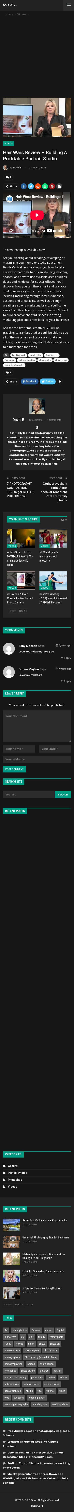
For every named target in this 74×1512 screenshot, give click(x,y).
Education (9, 360)
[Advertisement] (37, 55)
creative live (35, 355)
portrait (57, 1370)
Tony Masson (28, 646)
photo (42, 1343)
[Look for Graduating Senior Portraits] (11, 1276)
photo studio (45, 360)
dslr (31, 1337)
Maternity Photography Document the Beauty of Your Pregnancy (43, 1256)
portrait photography (14, 365)
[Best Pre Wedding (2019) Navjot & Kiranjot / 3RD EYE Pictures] (53, 580)
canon (48, 1330)
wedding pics (40, 1404)
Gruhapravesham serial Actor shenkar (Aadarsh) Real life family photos (54, 492)
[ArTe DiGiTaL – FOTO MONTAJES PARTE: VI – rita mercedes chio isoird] (21, 538)
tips (40, 1391)
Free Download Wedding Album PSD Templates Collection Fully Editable (35, 1478)
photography (61, 360)
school (63, 1377)
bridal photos (20, 1330)
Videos (8, 143)
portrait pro (37, 1377)
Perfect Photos (17, 1172)
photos (31, 1364)
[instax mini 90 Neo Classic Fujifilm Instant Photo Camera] (21, 580)
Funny (8, 1343)
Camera (36, 1330)
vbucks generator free (22, 1474)
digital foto (10, 1337)
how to (19, 1343)
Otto (10, 1452)
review (51, 1377)
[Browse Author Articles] (37, 406)
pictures (44, 1370)
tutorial (50, 1391)
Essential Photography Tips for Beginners (45, 1237)
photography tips (13, 1364)
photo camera (12, 1350)
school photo (12, 1384)
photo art (55, 1343)
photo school (47, 1364)
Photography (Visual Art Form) (41, 1357)
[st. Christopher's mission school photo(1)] (53, 538)
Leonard (13, 1442)
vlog (7, 1397)
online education (27, 360)
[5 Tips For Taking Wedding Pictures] (11, 1293)
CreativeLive (52, 355)
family (41, 1337)
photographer (32, 1350)
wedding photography (16, 1404)
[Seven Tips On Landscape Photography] (11, 1225)
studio (29, 1391)
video (62, 1391)
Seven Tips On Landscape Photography (44, 1220)
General (13, 1165)
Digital (60, 1330)
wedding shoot (60, 1404)
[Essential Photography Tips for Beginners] (11, 1242)
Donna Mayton (29, 669)
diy (22, 1337)
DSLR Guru (10, 5)
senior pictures (13, 1391)
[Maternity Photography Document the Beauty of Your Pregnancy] (11, 1259)
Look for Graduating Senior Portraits (43, 1271)
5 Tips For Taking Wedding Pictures (42, 1288)
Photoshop (15, 1179)
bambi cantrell (18, 355)
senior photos (51, 1384)
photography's (12, 1357)
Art (6, 1330)
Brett (10, 1463)
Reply (67, 658)
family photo (56, 1337)
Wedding (19, 1397)
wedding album (37, 1397)
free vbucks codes (19, 1431)
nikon (31, 1343)
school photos (31, 1384)
